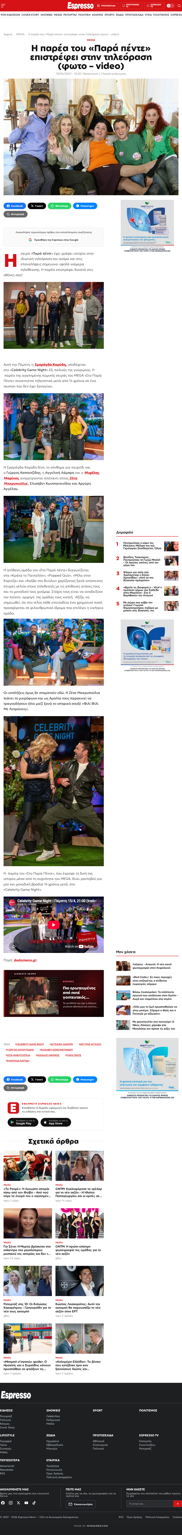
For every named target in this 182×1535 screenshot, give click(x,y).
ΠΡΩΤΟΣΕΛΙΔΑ (134, 14)
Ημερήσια (52, 1441)
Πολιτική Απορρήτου (157, 1517)
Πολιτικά (98, 1448)
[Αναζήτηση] (179, 5)
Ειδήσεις (6, 1410)
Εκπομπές (145, 1441)
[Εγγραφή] (177, 1504)
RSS (2, 1473)
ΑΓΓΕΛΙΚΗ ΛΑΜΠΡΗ (62, 1044)
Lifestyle (7, 1435)
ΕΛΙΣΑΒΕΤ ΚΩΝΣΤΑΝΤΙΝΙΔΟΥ (57, 1049)
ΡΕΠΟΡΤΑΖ (70, 14)
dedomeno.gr (25, 960)
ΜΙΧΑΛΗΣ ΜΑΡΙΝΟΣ (48, 1055)
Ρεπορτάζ (6, 1416)
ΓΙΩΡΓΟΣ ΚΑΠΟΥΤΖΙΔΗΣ (20, 1049)
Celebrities (53, 1416)
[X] (18, 1503)
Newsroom (90, 73)
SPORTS (109, 14)
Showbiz (53, 1410)
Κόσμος (5, 1423)
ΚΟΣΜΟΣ (97, 14)
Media (50, 1423)
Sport (97, 1410)
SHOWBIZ (46, 14)
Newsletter (7, 1469)
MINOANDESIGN (97, 1526)
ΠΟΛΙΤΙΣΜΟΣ (161, 14)
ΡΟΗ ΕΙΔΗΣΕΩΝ (10, 14)
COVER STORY (30, 14)
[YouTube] (26, 1503)
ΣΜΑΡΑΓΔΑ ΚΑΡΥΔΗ (18, 1060)
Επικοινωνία (54, 1469)
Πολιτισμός (148, 1410)
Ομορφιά (6, 1441)
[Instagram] (11, 1503)
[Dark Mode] (170, 6)
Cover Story (7, 1427)
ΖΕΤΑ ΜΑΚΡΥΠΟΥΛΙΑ (18, 1055)
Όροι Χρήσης (54, 1473)
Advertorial (7, 1466)
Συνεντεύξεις (147, 1444)
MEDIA (58, 14)
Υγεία (3, 1444)
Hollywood (53, 1420)
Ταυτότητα (52, 1466)
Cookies (177, 1517)
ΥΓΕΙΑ (148, 14)
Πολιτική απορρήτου (59, 1477)
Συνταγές (5, 1448)
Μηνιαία (51, 1448)
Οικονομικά (100, 1444)
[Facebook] (3, 1503)
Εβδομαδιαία (54, 1444)
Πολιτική (5, 1420)
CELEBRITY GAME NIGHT (30, 1044)
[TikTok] (34, 1503)
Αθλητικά (98, 1441)
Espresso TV (149, 1435)
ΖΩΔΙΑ (120, 14)
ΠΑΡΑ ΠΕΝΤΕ (74, 1055)
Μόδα (3, 1452)
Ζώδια (50, 1435)
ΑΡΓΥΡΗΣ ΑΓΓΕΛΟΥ (90, 1044)
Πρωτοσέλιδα (103, 1435)
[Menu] (3, 5)
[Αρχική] (16, 1395)
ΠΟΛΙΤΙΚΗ (84, 14)
